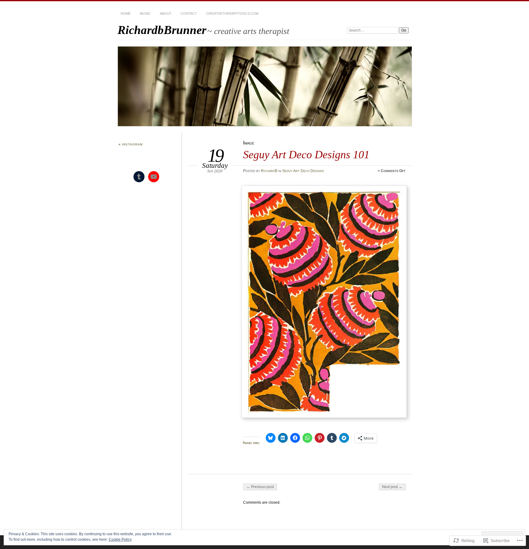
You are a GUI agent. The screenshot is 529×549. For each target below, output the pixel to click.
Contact (189, 13)
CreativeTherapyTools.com (232, 13)
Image (248, 142)
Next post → (392, 487)
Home (126, 13)
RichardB (269, 171)
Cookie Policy (120, 539)
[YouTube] (153, 176)
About (165, 13)
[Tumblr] (138, 176)
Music (145, 13)
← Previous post (260, 487)
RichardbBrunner (162, 29)
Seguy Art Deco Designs (303, 171)
